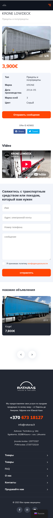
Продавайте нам (14, 489)
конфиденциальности (38, 263)
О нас (8, 475)
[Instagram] (27, 510)
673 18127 (26, 417)
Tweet (35, 131)
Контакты (10, 482)
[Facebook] (19, 510)
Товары (9, 455)
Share (21, 131)
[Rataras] (4, 5)
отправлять (26, 272)
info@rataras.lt (26, 424)
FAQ (7, 468)
